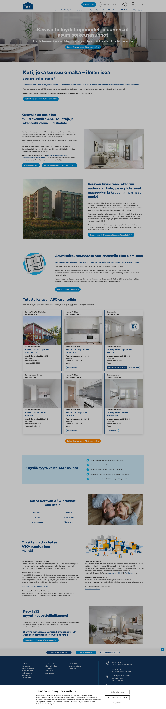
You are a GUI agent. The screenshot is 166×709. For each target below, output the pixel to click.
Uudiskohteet (66, 10)
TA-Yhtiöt (124, 10)
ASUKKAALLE (50, 664)
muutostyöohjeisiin (115, 573)
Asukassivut (133, 6)
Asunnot (53, 10)
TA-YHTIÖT (73, 664)
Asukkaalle (94, 10)
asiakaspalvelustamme (92, 589)
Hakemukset (80, 10)
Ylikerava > (68, 522)
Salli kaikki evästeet (117, 692)
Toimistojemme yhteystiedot (121, 671)
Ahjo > (37, 517)
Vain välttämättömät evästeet (117, 698)
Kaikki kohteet (26, 678)
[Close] (162, 650)
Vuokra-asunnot (27, 671)
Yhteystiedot (137, 10)
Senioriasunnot (27, 673)
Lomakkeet (49, 671)
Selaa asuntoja (110, 652)
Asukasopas (49, 673)
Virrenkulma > (68, 517)
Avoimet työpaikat (109, 10)
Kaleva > (68, 512)
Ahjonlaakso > (37, 522)
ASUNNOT (25, 664)
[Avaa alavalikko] (57, 10)
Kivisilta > (37, 512)
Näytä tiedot (117, 703)
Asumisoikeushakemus (59, 652)
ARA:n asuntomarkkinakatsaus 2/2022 (35, 586)
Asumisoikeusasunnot (29, 668)
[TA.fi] (28, 6)
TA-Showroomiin (130, 573)
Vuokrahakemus (86, 652)
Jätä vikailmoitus (51, 666)
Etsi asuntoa (26, 666)
